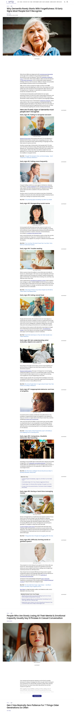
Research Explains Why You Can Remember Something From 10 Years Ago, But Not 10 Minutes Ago (36, 600)
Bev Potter (9, 13)
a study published (31, 186)
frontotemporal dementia (46, 74)
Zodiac (21, 1)
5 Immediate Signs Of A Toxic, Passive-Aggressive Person (35, 482)
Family (31, 1)
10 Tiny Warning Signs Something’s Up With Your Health (38, 199)
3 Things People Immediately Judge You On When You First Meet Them (37, 479)
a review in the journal (34, 233)
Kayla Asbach (9, 621)
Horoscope (25, 1)
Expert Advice (59, 1)
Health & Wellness (45, 1)
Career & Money (53, 1)
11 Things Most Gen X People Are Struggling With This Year (39, 536)
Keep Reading (37, 696)
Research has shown (25, 138)
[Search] (64, 2)
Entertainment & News (37, 1)
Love (18, 1)
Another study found (45, 186)
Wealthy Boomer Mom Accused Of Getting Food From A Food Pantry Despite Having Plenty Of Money (36, 596)
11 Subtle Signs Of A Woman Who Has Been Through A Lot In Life (36, 484)
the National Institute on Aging (38, 280)
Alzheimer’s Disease (45, 100)
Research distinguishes (26, 371)
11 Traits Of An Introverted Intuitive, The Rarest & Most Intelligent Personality (37, 487)
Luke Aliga (9, 710)
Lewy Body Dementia (26, 80)
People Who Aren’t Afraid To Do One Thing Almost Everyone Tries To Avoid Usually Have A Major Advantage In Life (37, 603)
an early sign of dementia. (31, 419)
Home (8, 6)
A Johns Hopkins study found (27, 526)
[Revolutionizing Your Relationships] (11, 2)
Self (29, 1)
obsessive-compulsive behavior (37, 463)
